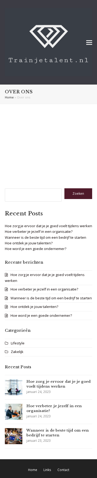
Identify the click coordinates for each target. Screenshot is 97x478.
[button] (89, 42)
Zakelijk (17, 351)
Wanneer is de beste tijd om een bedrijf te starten (45, 237)
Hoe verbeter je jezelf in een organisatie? (38, 231)
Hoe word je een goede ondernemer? (35, 248)
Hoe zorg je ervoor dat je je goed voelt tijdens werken (48, 225)
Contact (63, 470)
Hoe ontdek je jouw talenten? (29, 243)
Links (47, 470)
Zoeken (78, 193)
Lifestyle (18, 343)
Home (9, 97)
